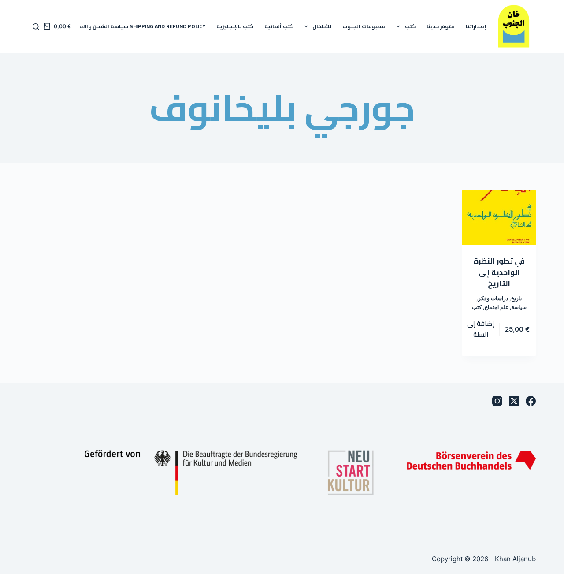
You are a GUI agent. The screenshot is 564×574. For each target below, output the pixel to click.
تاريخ (516, 298)
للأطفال (321, 26)
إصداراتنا (476, 26)
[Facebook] (531, 401)
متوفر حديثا (441, 26)
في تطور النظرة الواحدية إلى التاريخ (499, 272)
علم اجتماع (496, 307)
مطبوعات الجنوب (364, 26)
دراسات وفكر (493, 298)
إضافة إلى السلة (480, 329)
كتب (410, 26)
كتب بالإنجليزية (234, 26)
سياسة (519, 307)
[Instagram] (497, 401)
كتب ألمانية (278, 26)
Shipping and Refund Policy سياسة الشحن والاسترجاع (135, 26)
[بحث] (36, 26)
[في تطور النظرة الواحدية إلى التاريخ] (499, 217)
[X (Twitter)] (514, 401)
